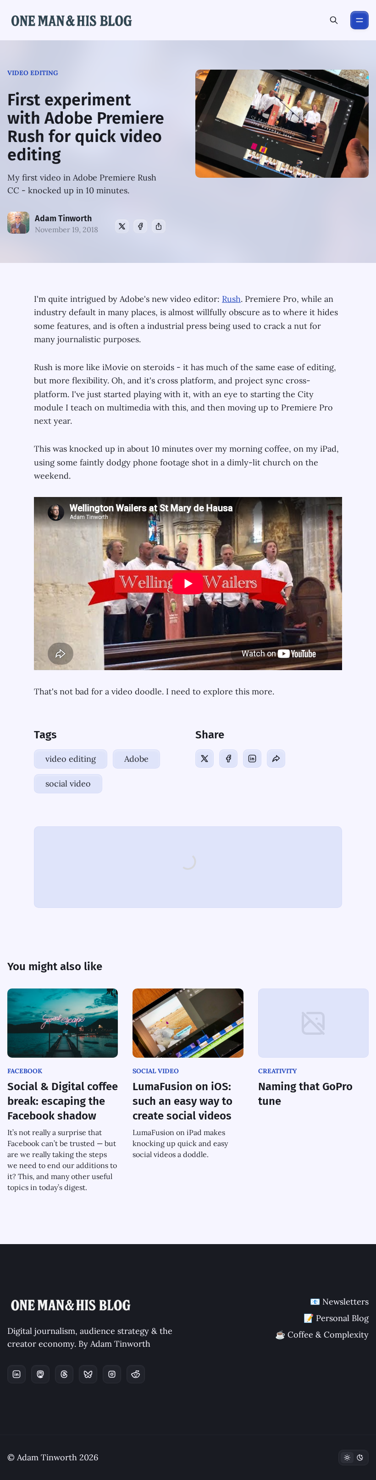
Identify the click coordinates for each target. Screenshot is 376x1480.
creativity (277, 1071)
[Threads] (64, 1374)
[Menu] (359, 20)
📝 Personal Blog (336, 1318)
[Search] (334, 20)
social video (68, 783)
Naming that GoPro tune (305, 1094)
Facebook (24, 1071)
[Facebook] (140, 226)
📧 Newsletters (339, 1301)
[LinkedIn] (252, 758)
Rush (231, 299)
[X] (122, 226)
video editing (32, 73)
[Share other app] (158, 226)
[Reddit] (136, 1374)
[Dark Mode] (353, 1457)
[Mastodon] (40, 1374)
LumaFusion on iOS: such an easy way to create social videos (182, 1101)
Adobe (136, 759)
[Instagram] (112, 1374)
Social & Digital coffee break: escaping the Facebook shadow (62, 1101)
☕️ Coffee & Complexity (322, 1334)
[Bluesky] (88, 1374)
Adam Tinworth (63, 218)
